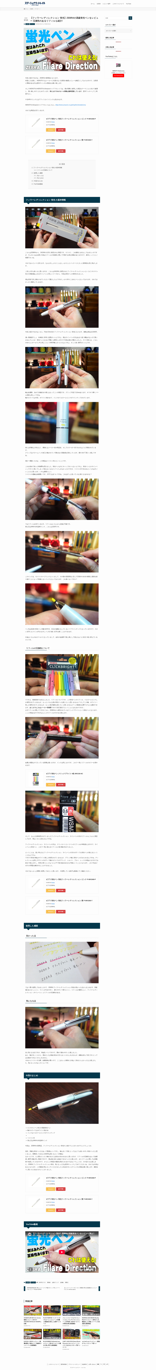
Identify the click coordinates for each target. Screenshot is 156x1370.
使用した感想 (38, 173)
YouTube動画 (38, 184)
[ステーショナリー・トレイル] (35, 3)
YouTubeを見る (118, 75)
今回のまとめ (38, 181)
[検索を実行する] (130, 18)
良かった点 (40, 175)
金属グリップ (55, 1282)
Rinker (53, 122)
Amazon (50, 130)
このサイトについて (53, 1364)
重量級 (48, 1282)
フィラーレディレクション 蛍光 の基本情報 (48, 167)
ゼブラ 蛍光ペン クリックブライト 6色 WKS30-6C (64, 774)
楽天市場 (60, 130)
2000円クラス (42, 1282)
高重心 (66, 1282)
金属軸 (61, 1282)
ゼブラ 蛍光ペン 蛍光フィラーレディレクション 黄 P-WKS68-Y (69, 140)
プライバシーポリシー (74, 1364)
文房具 (27, 24)
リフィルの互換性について (44, 170)
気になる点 (40, 178)
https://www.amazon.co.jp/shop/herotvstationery (71, 105)
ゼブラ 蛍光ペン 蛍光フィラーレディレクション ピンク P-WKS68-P (71, 119)
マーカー (32, 24)
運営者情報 (64, 1364)
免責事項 (84, 1364)
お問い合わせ (92, 1364)
